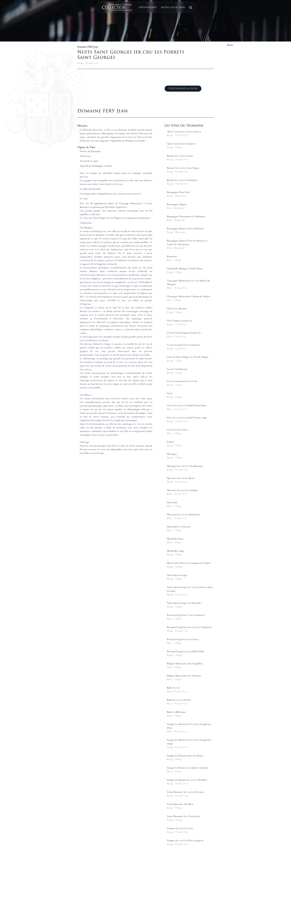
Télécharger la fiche (182, 88)
